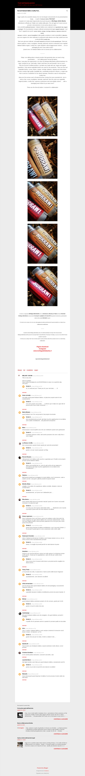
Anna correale (26, 395)
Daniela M (25, 643)
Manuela (24, 674)
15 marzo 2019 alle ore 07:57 (37, 417)
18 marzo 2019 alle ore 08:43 (37, 619)
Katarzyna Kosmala (28, 536)
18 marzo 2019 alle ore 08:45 (37, 664)
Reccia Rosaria (26, 457)
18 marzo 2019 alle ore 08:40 (37, 525)
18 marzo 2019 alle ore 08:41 (37, 559)
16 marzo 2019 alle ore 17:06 (30, 628)
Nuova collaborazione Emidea (25, 723)
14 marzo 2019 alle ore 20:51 (38, 375)
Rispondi (24, 392)
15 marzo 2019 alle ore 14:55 (38, 516)
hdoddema (46, 770)
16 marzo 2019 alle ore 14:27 (35, 613)
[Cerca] (69, 3)
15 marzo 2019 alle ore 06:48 (37, 457)
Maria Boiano (26, 412)
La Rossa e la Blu (27, 443)
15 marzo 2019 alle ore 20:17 (38, 583)
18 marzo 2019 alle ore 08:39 (37, 505)
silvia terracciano (27, 583)
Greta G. (28, 386)
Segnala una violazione (42, 773)
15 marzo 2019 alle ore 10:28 (34, 499)
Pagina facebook (42, 347)
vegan (36, 370)
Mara (23, 427)
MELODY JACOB (27, 375)
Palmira (24, 475)
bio (24, 370)
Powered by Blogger (42, 768)
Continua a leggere (61, 719)
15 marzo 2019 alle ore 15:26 (39, 536)
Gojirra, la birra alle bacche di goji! (26, 738)
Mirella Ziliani (26, 484)
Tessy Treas (25, 569)
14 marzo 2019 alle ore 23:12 (31, 427)
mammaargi (25, 613)
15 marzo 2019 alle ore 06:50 (32, 475)
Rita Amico (25, 499)
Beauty (20, 370)
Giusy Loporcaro (27, 516)
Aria (23, 628)
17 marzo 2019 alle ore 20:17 (36, 660)
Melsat (24, 599)
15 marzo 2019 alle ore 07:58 (37, 447)
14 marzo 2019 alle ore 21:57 (36, 395)
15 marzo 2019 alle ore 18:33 (33, 551)
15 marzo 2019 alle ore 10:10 (36, 484)
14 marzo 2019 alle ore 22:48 (36, 412)
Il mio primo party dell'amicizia (25, 708)
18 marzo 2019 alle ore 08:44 (37, 634)
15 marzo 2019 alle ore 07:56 (37, 401)
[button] (67, 11)
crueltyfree (30, 370)
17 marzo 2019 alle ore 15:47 (38, 652)
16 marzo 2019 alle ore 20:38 (34, 643)
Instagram (42, 349)
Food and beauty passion (26, 3)
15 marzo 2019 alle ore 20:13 (35, 569)
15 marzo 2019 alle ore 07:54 (37, 386)
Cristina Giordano (27, 652)
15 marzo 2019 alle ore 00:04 (38, 443)
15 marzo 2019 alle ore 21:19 (32, 599)
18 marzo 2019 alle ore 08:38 (37, 490)
